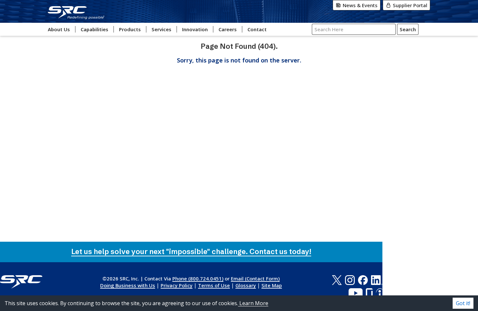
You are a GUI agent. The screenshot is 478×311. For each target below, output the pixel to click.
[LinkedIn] (376, 280)
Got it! (463, 303)
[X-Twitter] (336, 280)
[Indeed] (379, 293)
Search (408, 29)
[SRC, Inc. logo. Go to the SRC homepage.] (21, 282)
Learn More (253, 303)
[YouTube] (356, 293)
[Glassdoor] (369, 293)
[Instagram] (350, 280)
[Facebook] (363, 280)
